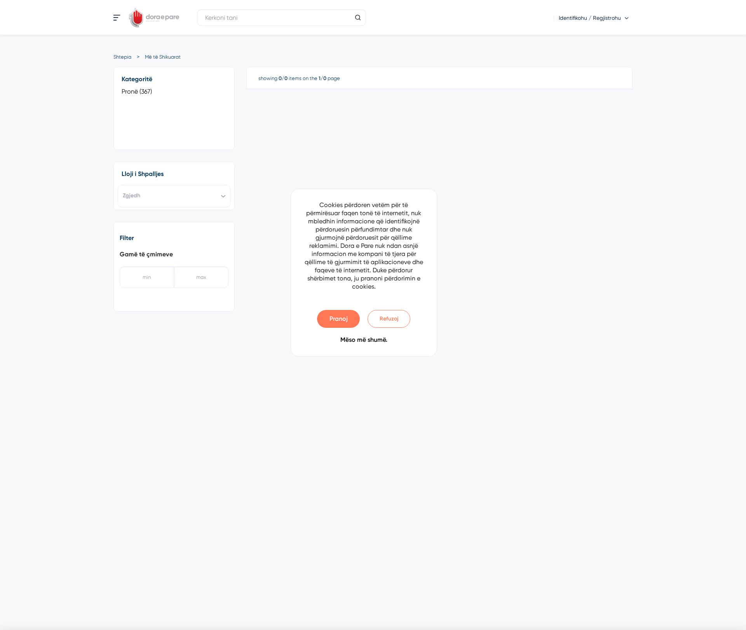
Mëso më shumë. (363, 339)
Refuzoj (389, 318)
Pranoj (338, 318)
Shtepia (122, 57)
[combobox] (174, 196)
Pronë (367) (137, 91)
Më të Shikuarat (163, 57)
